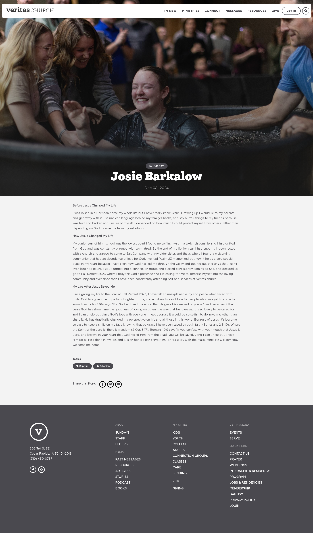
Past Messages (128, 459)
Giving (178, 488)
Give (275, 10)
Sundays (122, 432)
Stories (121, 476)
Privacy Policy (242, 500)
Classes (179, 461)
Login (234, 505)
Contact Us (239, 453)
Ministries (190, 10)
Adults (179, 450)
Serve (235, 438)
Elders (121, 444)
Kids (176, 432)
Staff (120, 438)
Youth (178, 438)
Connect (212, 10)
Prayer (236, 459)
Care (177, 467)
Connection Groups (190, 455)
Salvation (104, 366)
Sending (180, 473)
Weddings (238, 465)
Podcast (122, 482)
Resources (256, 10)
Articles (122, 471)
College (180, 444)
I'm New (170, 10)
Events (236, 432)
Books (121, 488)
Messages (234, 10)
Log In (291, 10)
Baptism (83, 366)
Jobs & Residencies (246, 482)
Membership (240, 488)
